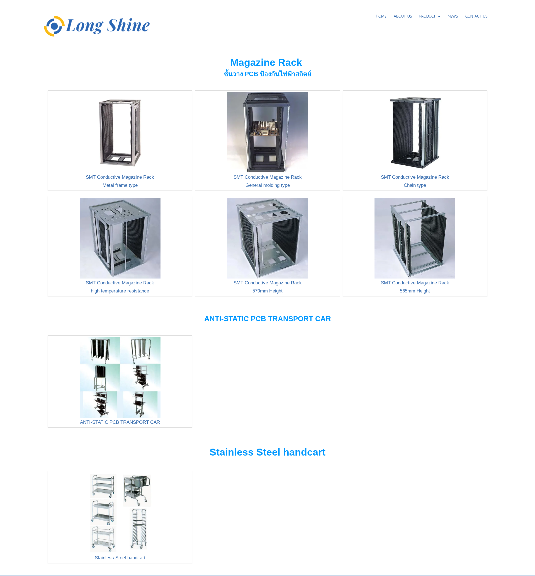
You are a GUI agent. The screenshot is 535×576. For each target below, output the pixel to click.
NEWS (453, 15)
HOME (381, 15)
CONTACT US (476, 15)
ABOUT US (403, 15)
